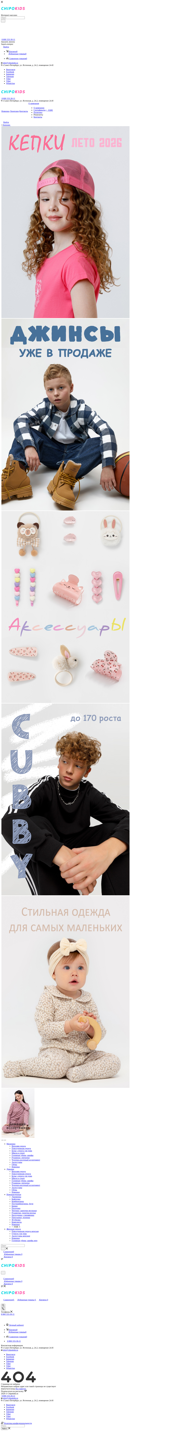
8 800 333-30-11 (8, 39)
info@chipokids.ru (10, 63)
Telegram (10, 76)
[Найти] (3, 20)
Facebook (10, 72)
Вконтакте (10, 69)
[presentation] (2, 1140)
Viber (8, 79)
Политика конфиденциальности (18, 1423)
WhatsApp (10, 83)
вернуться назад (8, 1389)
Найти (4, 1429)
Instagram (10, 74)
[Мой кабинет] (2, 1276)
